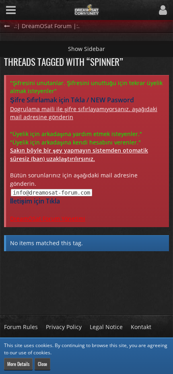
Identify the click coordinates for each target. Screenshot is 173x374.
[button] (11, 10)
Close (42, 363)
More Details (18, 363)
